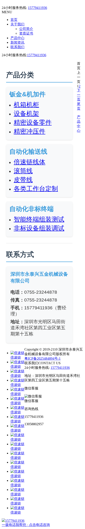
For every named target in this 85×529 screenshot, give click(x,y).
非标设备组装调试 (39, 228)
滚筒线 (23, 170)
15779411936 (37, 8)
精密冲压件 (29, 131)
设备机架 (26, 113)
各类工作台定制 (36, 188)
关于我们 (17, 24)
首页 (13, 19)
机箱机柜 (26, 104)
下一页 (78, 94)
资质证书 (26, 33)
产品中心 (17, 38)
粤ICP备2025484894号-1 (42, 358)
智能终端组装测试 (39, 219)
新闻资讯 (17, 42)
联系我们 (17, 47)
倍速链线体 (29, 161)
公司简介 (26, 29)
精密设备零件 (33, 122)
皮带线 (23, 179)
